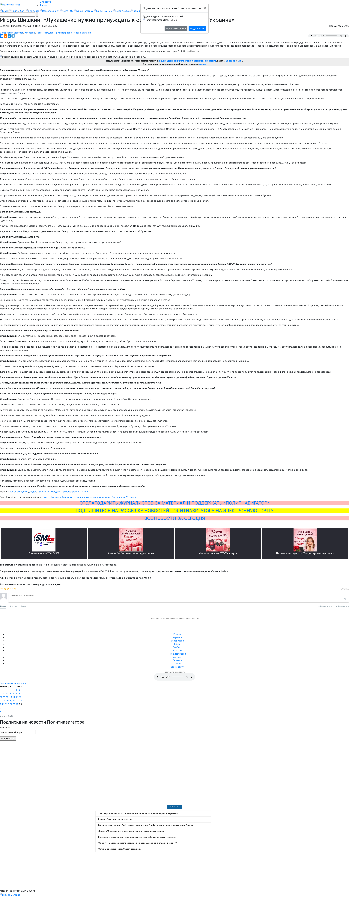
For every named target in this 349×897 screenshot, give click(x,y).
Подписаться (197, 28)
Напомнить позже (176, 28)
